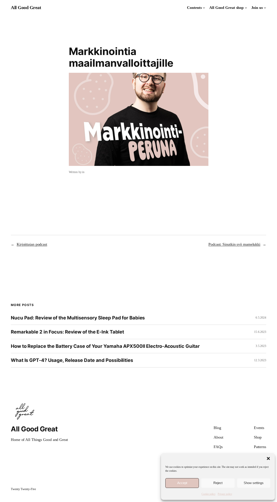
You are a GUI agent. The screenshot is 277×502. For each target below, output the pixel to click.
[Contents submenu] (204, 7)
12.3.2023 (260, 360)
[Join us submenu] (265, 7)
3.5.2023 (261, 346)
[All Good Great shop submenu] (246, 7)
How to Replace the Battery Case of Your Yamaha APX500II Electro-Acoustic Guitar (105, 346)
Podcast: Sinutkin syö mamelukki (234, 244)
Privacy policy (225, 494)
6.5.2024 (261, 317)
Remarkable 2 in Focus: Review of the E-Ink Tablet (67, 331)
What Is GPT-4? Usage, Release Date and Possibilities (72, 360)
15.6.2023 (260, 332)
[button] (268, 458)
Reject (217, 483)
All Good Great (26, 7)
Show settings (254, 483)
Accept (182, 483)
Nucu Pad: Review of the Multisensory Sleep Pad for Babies (78, 317)
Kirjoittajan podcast (32, 244)
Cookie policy (208, 494)
